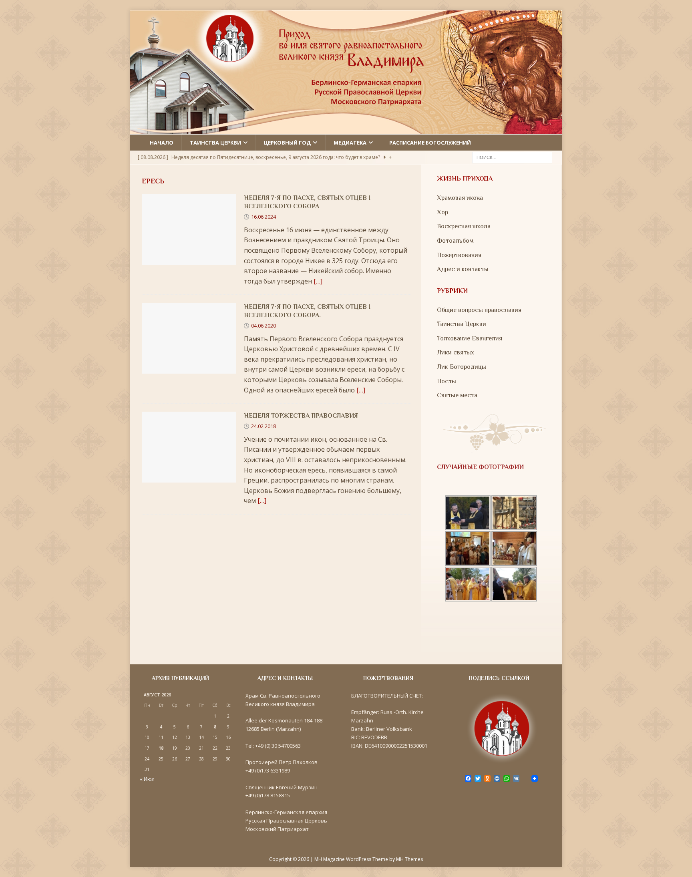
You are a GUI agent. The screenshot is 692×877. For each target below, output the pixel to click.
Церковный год (287, 142)
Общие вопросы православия (479, 310)
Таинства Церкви (461, 324)
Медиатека (350, 142)
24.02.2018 (263, 426)
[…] (318, 281)
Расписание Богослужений (430, 142)
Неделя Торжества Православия (301, 415)
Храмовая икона (460, 197)
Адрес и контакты (463, 269)
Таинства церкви (215, 142)
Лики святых (455, 352)
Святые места (457, 395)
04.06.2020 (263, 325)
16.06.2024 (263, 216)
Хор (442, 212)
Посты (446, 381)
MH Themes (409, 859)
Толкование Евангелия (469, 338)
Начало (161, 142)
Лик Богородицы (461, 366)
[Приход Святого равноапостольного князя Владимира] (346, 129)
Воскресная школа (464, 226)
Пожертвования (459, 255)
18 (161, 748)
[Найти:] (512, 157)
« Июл (147, 778)
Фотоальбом (455, 240)
